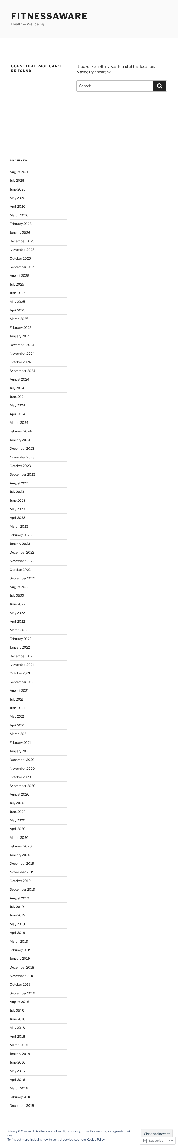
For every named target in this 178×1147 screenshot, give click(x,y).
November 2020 (22, 768)
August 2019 (19, 898)
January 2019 (20, 958)
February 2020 (21, 846)
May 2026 (17, 198)
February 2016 (20, 1097)
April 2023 (17, 518)
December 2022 (22, 552)
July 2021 (17, 699)
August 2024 (19, 379)
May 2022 (17, 613)
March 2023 (19, 526)
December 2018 (22, 967)
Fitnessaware (49, 16)
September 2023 (22, 474)
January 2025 (20, 336)
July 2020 (17, 803)
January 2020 (20, 855)
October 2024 (20, 362)
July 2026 (17, 180)
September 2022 (22, 578)
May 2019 (17, 924)
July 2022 (17, 595)
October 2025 (20, 258)
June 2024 (17, 397)
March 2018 (19, 1045)
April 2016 (17, 1080)
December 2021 (22, 656)
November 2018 (22, 976)
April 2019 (17, 933)
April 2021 (17, 725)
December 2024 (22, 345)
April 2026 (17, 206)
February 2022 (20, 639)
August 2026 (19, 172)
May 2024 (17, 405)
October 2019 (20, 881)
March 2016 (19, 1088)
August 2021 (19, 690)
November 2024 (22, 353)
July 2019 (17, 907)
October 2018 (20, 984)
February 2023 (21, 535)
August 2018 (19, 1002)
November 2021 (22, 665)
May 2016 (17, 1071)
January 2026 (20, 232)
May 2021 (17, 716)
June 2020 (18, 812)
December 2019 (22, 863)
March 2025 (19, 319)
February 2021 (20, 742)
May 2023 (17, 509)
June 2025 (17, 293)
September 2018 (22, 993)
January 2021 (20, 751)
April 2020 (17, 829)
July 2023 (17, 492)
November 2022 (22, 561)
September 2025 (22, 267)
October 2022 (20, 570)
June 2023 (17, 500)
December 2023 (22, 448)
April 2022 (17, 621)
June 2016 (17, 1062)
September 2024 (22, 371)
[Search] (159, 86)
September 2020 (22, 786)
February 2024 (21, 431)
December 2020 (22, 760)
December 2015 (22, 1105)
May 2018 (17, 1028)
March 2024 (19, 422)
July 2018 (17, 1010)
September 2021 (22, 682)
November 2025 (22, 250)
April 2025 (17, 310)
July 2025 (17, 284)
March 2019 (19, 941)
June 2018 (17, 1019)
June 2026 (17, 189)
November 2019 (22, 872)
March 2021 (19, 734)
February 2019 (20, 950)
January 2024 (20, 440)
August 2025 (19, 275)
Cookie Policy (96, 1139)
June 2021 (17, 708)
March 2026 (19, 215)
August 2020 (19, 794)
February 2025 (21, 327)
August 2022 (19, 587)
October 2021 (20, 673)
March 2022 (19, 630)
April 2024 (17, 414)
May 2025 (17, 302)
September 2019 (22, 889)
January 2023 (20, 544)
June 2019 (17, 915)
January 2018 (20, 1054)
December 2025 (22, 241)
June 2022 (17, 604)
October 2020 (20, 777)
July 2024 (17, 388)
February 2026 (21, 224)
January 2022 (20, 647)
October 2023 (20, 466)
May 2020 (17, 820)
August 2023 (19, 483)
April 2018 (17, 1036)
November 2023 (22, 457)
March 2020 (19, 837)
